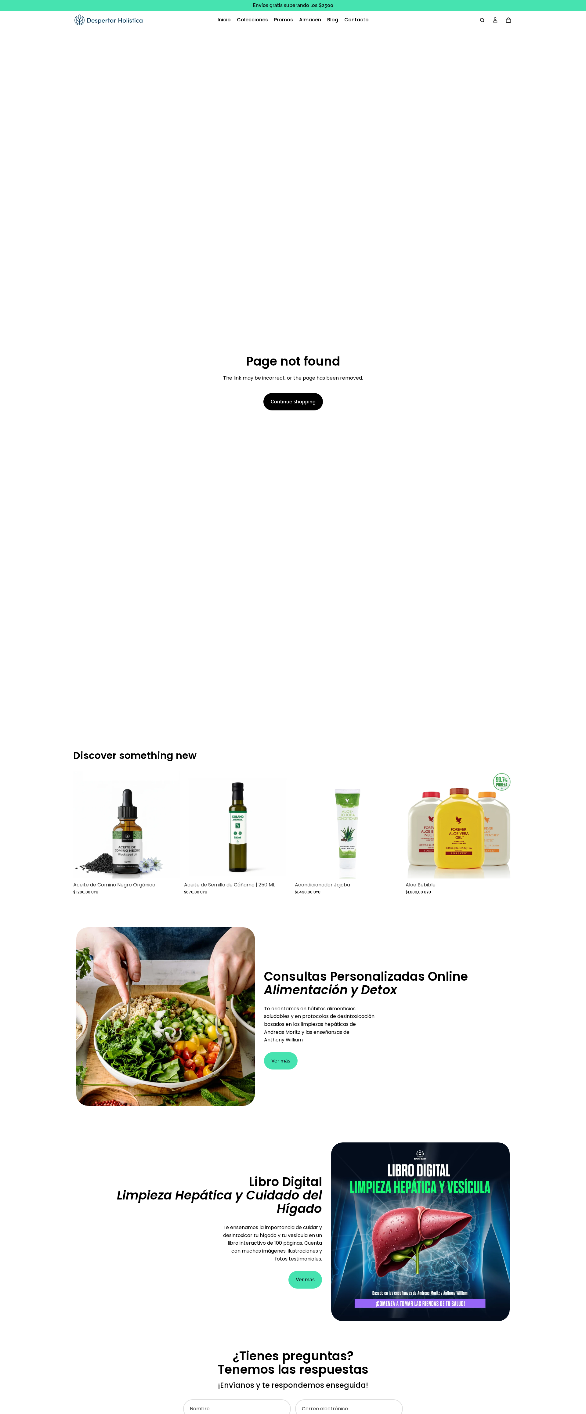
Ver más (280, 1061)
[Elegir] (503, 869)
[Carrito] (508, 20)
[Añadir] (170, 869)
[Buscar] (482, 20)
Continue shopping (293, 402)
